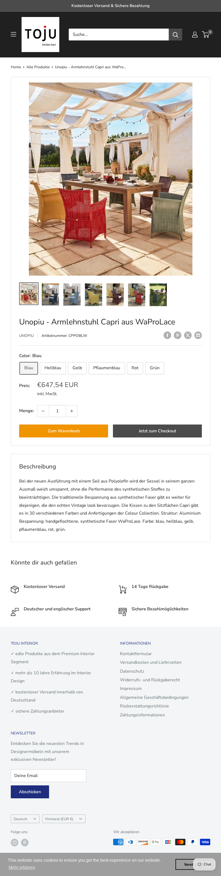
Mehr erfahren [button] (22, 867)
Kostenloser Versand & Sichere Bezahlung (110, 5)
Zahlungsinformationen (142, 715)
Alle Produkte (38, 67)
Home (16, 67)
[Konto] (195, 34)
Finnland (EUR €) (59, 819)
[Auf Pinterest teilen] (177, 335)
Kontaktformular (136, 654)
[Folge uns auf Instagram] (14, 842)
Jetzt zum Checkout (157, 431)
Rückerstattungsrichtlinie (144, 706)
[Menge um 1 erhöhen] (71, 411)
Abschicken (30, 792)
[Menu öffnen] (13, 34)
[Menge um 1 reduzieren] (43, 411)
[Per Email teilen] (198, 335)
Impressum (131, 689)
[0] (205, 34)
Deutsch (20, 819)
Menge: (26, 411)
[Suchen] (175, 34)
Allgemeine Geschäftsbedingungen (154, 697)
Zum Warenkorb (64, 431)
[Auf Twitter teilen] (188, 335)
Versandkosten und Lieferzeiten (151, 662)
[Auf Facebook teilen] (167, 335)
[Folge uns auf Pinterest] (25, 842)
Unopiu (26, 335)
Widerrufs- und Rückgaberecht (150, 680)
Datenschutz (132, 671)
